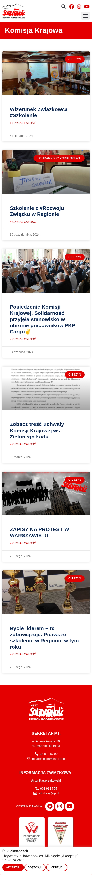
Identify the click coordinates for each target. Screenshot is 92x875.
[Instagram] (79, 6)
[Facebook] (71, 6)
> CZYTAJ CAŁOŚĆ (23, 123)
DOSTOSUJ (35, 867)
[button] (63, 6)
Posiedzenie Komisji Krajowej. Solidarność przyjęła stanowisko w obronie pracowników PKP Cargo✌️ (42, 319)
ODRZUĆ (57, 867)
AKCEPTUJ (13, 867)
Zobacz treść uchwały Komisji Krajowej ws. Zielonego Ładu (37, 430)
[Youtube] (87, 6)
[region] (46, 861)
